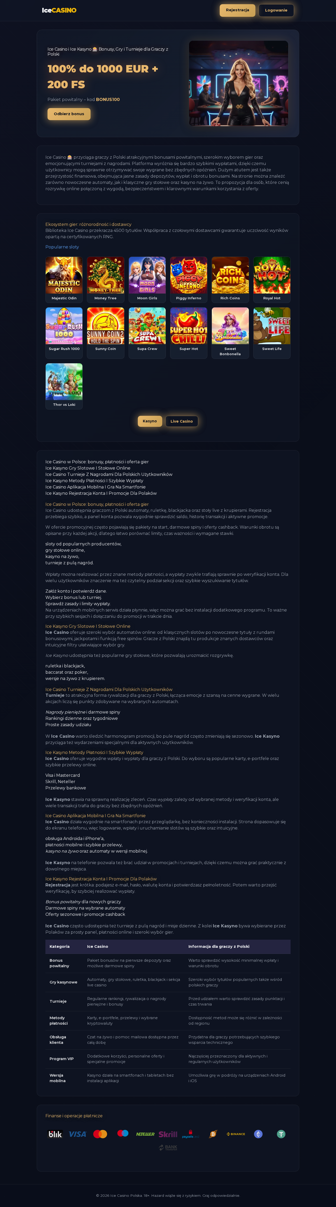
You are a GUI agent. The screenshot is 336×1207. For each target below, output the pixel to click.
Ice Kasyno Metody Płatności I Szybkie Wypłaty (94, 480)
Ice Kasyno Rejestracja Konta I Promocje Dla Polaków (101, 493)
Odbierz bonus (69, 113)
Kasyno (150, 421)
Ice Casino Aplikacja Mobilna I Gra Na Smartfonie (95, 487)
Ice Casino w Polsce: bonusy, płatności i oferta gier (97, 461)
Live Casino (182, 421)
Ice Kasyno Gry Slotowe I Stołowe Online (87, 468)
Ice (59, 10)
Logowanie (276, 10)
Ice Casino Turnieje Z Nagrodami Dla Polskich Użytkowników (108, 474)
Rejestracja (237, 10)
